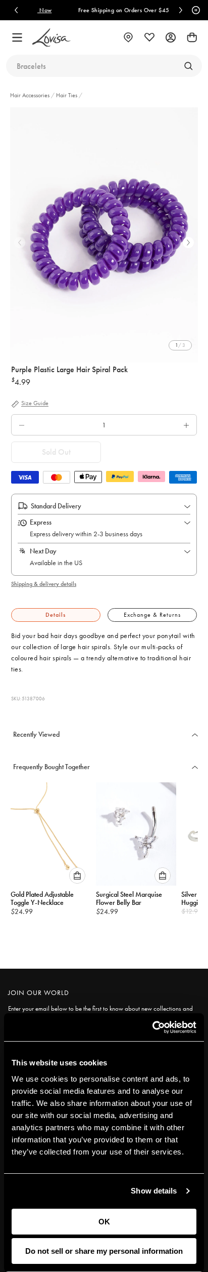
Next (188, 242)
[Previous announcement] (16, 10)
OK (104, 1221)
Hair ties (66, 95)
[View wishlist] (149, 37)
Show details (154, 1190)
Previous (19, 242)
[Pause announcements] (194, 10)
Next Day (43, 551)
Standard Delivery (56, 506)
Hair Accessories (30, 95)
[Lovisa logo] (51, 37)
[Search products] (188, 65)
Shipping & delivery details (43, 584)
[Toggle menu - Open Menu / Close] (17, 37)
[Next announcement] (181, 10)
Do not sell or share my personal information (104, 1251)
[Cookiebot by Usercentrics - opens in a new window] (152, 1027)
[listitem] (104, 235)
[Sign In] (171, 37)
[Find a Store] (128, 37)
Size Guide (34, 403)
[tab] (55, 615)
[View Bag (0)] (192, 37)
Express (40, 522)
